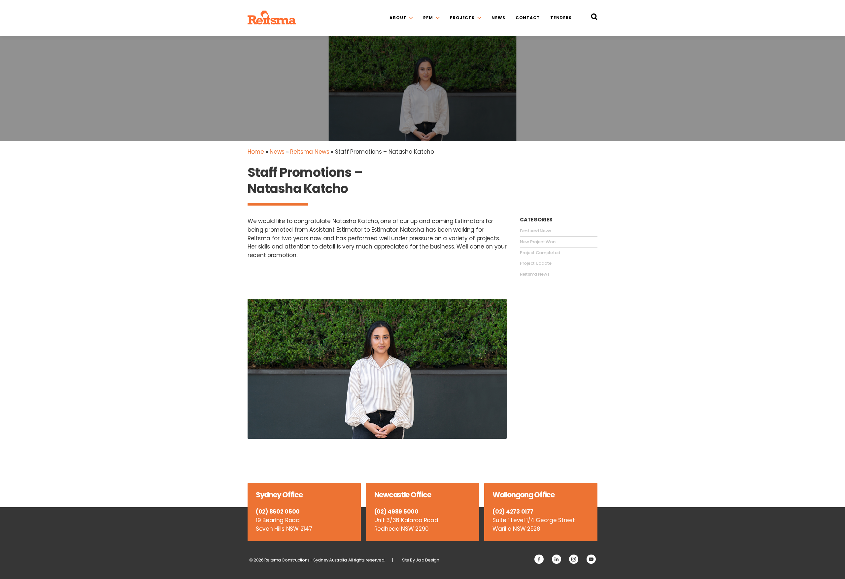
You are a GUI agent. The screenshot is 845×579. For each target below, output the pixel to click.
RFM (428, 17)
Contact (528, 17)
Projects (462, 17)
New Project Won (538, 242)
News (498, 17)
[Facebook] (539, 559)
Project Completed (540, 252)
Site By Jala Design (420, 560)
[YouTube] (591, 559)
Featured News (535, 231)
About (397, 17)
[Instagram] (573, 559)
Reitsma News (309, 152)
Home (256, 152)
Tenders (561, 17)
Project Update (536, 263)
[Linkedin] (556, 559)
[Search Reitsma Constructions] (594, 18)
